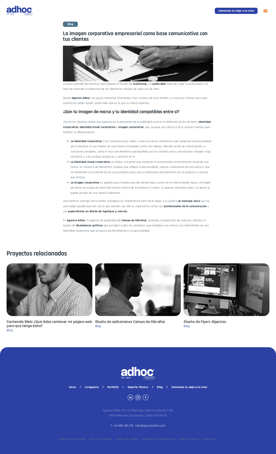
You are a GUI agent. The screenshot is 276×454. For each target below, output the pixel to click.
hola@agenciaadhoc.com (150, 426)
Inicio (72, 387)
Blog (160, 387)
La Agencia (92, 387)
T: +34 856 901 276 (122, 426)
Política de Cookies (100, 439)
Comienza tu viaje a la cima (236, 11)
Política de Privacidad (72, 439)
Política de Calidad (127, 439)
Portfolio (113, 387)
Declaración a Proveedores (159, 439)
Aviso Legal (209, 439)
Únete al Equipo (189, 439)
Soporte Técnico (138, 387)
